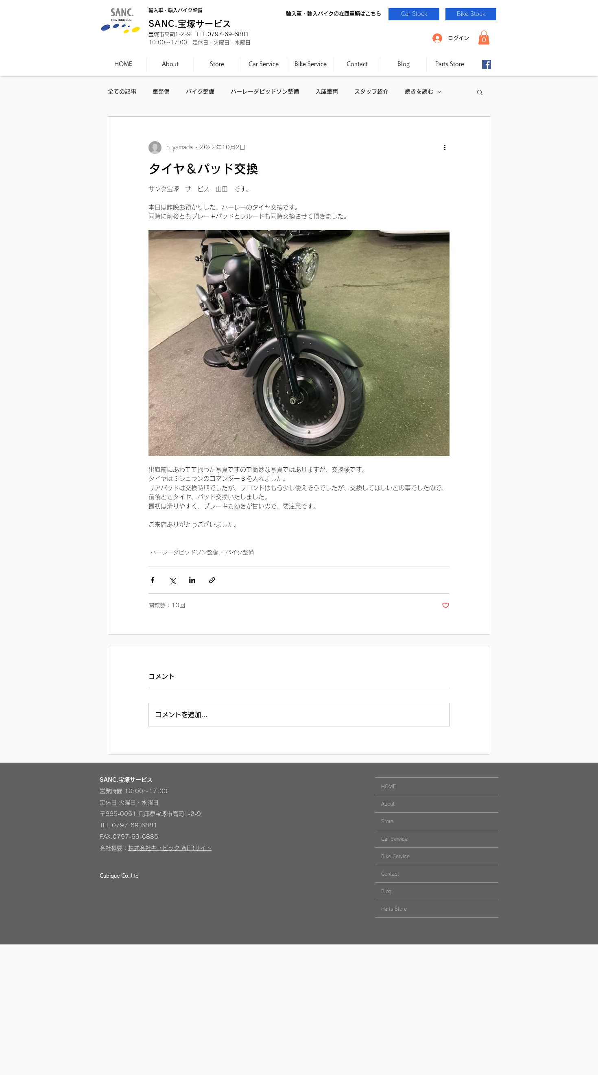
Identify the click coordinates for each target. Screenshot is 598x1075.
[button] (484, 38)
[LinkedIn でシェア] (192, 580)
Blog (386, 891)
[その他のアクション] (445, 148)
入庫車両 (326, 91)
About (388, 803)
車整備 (161, 91)
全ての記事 (122, 91)
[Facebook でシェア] (152, 580)
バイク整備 (200, 91)
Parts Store (394, 908)
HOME (388, 786)
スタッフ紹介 (371, 91)
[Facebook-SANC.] (486, 64)
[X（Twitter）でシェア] (172, 580)
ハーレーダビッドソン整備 (265, 91)
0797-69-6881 (134, 825)
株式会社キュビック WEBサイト (170, 848)
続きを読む (419, 91)
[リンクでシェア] (212, 580)
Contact (390, 873)
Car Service (394, 838)
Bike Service (395, 856)
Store (387, 821)
